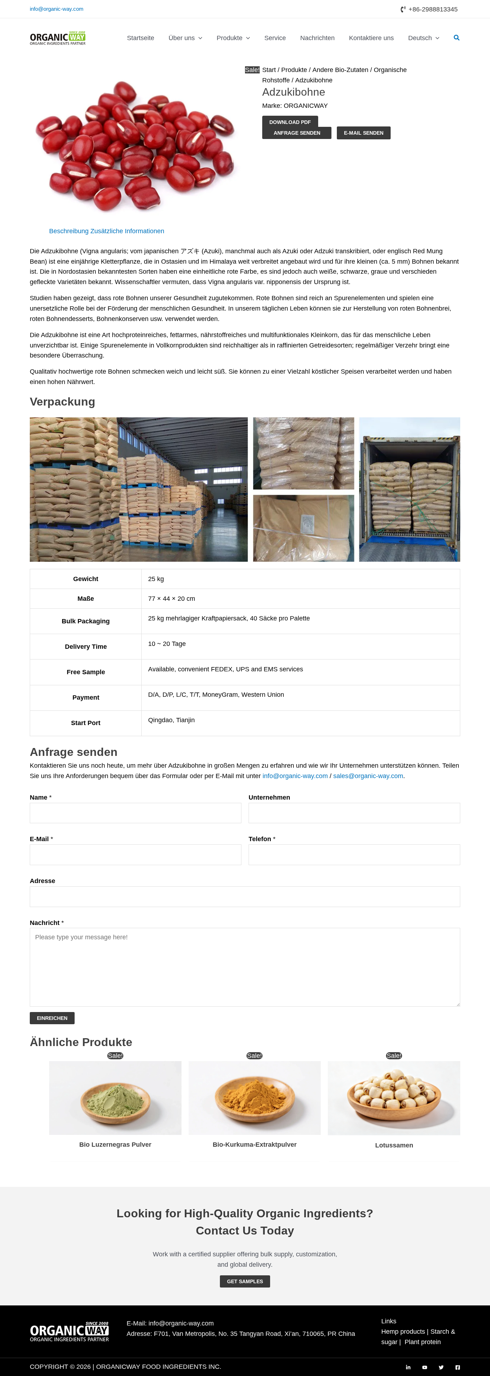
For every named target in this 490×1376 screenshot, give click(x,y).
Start (269, 69)
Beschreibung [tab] (69, 231)
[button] (198, 38)
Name (41, 797)
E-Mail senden (363, 133)
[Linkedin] (408, 1367)
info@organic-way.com (57, 9)
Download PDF (290, 122)
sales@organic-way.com (368, 776)
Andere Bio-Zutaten (340, 69)
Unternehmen (269, 797)
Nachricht (47, 922)
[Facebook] (457, 1367)
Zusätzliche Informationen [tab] (127, 231)
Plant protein (423, 1342)
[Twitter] (441, 1367)
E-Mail (41, 839)
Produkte (294, 69)
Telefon (262, 839)
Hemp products (403, 1331)
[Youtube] (424, 1367)
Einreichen (52, 1018)
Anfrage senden (297, 133)
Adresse (42, 880)
